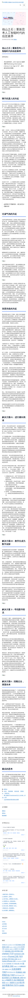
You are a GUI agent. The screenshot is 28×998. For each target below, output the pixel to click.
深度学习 (14, 982)
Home (3, 921)
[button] (20, 5)
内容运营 (16, 791)
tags (3, 931)
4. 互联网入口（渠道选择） (9, 901)
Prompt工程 (15, 956)
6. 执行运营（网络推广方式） (9, 905)
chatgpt (8, 953)
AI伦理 (11, 947)
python (6, 959)
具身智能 (10, 791)
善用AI (5, 789)
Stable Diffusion (9, 961)
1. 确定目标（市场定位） (8, 894)
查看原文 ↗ (23, 834)
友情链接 (4, 933)
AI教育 (12, 949)
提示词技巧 (7, 977)
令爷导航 (4, 924)
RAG (14, 959)
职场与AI (7, 793)
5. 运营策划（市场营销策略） (9, 903)
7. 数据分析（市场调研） (8, 908)
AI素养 (17, 949)
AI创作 (15, 947)
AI (14, 944)
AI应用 (7, 949)
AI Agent (20, 944)
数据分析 (18, 978)
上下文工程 (19, 961)
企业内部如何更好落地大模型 (11, 799)
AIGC (5, 791)
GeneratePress (16, 996)
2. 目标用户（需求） (7, 896)
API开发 (18, 951)
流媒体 (7, 982)
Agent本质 (9, 944)
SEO (19, 959)
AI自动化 (9, 951)
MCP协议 (5, 956)
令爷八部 (4, 926)
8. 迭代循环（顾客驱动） (8, 910)
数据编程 (4, 815)
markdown (19, 954)
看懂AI (3, 811)
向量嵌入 (16, 966)
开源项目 (21, 972)
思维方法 (8, 975)
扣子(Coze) (19, 975)
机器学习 (11, 980)
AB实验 (4, 944)
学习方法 (11, 972)
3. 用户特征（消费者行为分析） (10, 899)
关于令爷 (4, 928)
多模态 (8, 969)
